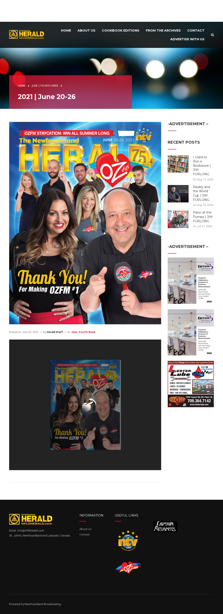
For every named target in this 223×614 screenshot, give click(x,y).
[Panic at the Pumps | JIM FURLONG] (178, 219)
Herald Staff (55, 332)
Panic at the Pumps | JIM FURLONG (203, 216)
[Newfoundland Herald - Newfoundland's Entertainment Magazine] (28, 34)
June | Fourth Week (83, 332)
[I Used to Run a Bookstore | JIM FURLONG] (178, 163)
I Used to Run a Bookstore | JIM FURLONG (202, 165)
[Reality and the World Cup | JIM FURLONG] (178, 193)
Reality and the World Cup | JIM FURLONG (201, 193)
